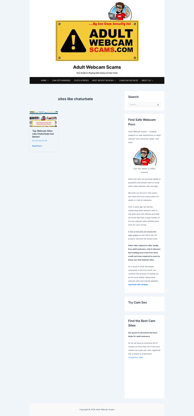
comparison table (135, 357)
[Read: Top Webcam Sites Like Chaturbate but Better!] (44, 119)
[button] (47, 80)
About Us (146, 80)
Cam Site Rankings (61, 80)
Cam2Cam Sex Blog (128, 80)
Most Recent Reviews (103, 80)
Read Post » (37, 146)
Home (43, 80)
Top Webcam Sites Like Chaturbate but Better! (43, 134)
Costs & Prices (81, 80)
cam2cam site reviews (138, 284)
